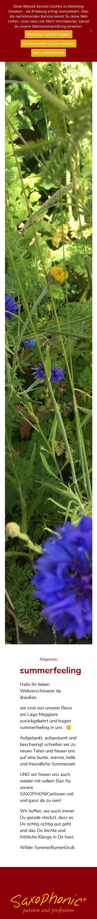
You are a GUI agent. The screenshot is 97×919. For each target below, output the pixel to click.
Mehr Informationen (48, 53)
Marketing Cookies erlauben (48, 34)
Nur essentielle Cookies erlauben (48, 44)
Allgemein (48, 659)
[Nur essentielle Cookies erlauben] (90, 31)
